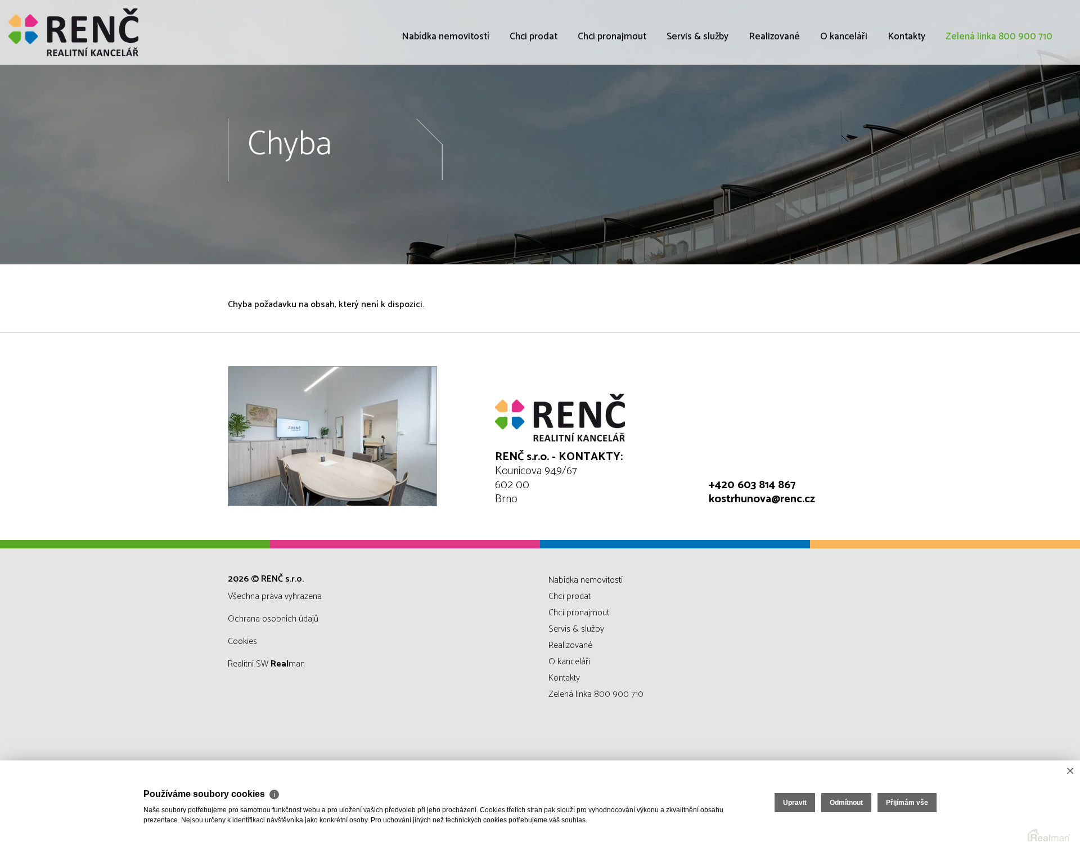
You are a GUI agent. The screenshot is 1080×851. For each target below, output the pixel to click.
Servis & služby (697, 36)
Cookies (242, 641)
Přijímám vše (907, 803)
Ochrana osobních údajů (273, 619)
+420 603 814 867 (752, 485)
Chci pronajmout (612, 36)
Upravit (795, 803)
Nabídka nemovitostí (445, 36)
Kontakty (906, 36)
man (288, 664)
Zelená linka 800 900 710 (999, 36)
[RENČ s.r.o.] (92, 32)
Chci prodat (533, 36)
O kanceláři (843, 36)
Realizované (774, 36)
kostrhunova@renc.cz (762, 499)
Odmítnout (846, 803)
